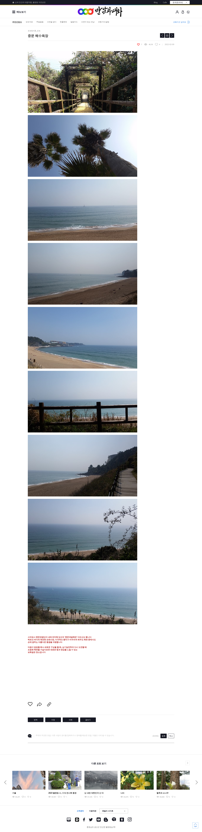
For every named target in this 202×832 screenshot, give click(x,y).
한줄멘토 (63, 22)
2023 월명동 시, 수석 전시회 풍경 (62, 793)
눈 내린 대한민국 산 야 (94, 793)
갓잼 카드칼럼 (103, 22)
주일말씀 (39, 22)
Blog (155, 2)
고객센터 (80, 811)
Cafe (165, 2)
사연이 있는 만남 (87, 22)
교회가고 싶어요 (179, 22)
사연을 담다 (51, 22)
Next (197, 782)
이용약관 (92, 811)
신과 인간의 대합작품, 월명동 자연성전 (30, 2)
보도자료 (29, 22)
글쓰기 (88, 720)
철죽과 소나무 (163, 793)
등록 (163, 736)
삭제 (70, 720)
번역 (35, 720)
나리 (122, 793)
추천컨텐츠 (17, 22)
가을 (14, 793)
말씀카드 (74, 22)
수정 (53, 720)
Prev (5, 782)
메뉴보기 (21, 11)
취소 (171, 736)
